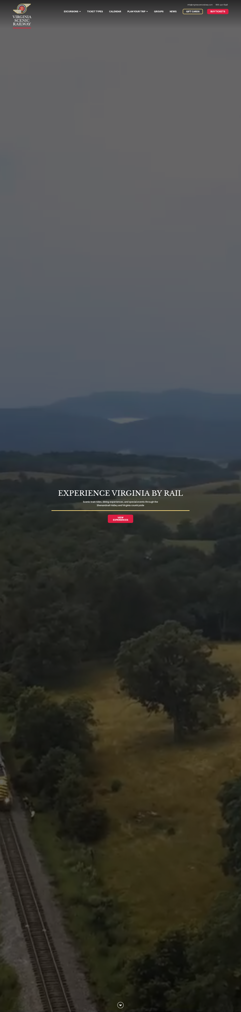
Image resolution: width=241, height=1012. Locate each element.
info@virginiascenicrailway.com (200, 5)
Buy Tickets (217, 11)
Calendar (115, 11)
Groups (158, 11)
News (173, 11)
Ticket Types (95, 11)
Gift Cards (192, 11)
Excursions (71, 11)
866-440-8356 (222, 5)
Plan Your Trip (136, 11)
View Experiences (120, 518)
